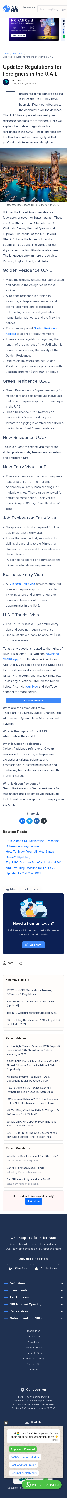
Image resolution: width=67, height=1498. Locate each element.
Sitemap (33, 1369)
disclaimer (33, 1330)
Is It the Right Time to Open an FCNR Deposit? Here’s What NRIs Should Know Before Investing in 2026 (33, 1050)
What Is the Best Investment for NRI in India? (32, 1158)
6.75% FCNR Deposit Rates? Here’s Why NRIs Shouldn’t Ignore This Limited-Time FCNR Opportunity (33, 1065)
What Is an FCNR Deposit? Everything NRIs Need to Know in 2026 (31, 1123)
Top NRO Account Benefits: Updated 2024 (32, 1012)
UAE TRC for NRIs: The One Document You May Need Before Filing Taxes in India (32, 1134)
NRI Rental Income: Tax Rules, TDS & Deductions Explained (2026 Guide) (28, 1078)
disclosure (33, 1336)
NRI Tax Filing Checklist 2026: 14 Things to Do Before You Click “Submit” (33, 1112)
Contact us (33, 1364)
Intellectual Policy (33, 1358)
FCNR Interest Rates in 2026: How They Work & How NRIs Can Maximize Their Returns (33, 1101)
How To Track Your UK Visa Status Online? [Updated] (32, 1003)
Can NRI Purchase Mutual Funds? (26, 1170)
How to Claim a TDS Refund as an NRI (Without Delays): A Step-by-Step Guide (30, 1089)
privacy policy (33, 1347)
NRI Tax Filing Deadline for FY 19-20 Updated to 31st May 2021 (33, 1022)
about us (33, 1341)
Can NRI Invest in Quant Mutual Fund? (28, 1181)
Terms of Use (33, 1353)
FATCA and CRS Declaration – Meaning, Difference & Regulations (30, 992)
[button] (27, 45)
